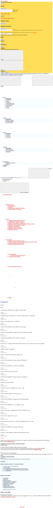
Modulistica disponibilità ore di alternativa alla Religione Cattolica (21, 223)
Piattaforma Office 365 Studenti (14, 209)
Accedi (2, 3)
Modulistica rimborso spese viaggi (15, 228)
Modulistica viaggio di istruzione (15, 227)
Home (50, 168)
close (2, 86)
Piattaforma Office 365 (13, 229)
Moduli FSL (10, 206)
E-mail (14, 30)
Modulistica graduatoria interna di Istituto (16, 225)
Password (15, 11)
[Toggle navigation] (11, 80)
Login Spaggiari (34, 32)
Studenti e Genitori (10, 204)
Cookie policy (6, 478)
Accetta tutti (20, 443)
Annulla (2, 72)
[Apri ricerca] (42, 80)
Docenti (7, 219)
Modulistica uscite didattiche (14, 226)
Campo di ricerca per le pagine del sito (8, 177)
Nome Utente (15, 10)
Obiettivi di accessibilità (8, 483)
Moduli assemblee (12, 205)
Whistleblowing (6, 485)
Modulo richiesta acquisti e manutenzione (16, 222)
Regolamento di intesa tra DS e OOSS (16, 244)
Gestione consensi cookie (8, 486)
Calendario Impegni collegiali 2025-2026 (16, 220)
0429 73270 (7, 467)
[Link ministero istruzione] (6, 2)
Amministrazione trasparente (9, 487)
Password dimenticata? (5, 13)
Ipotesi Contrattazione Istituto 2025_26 (16, 240)
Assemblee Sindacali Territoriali (15, 266)
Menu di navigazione (24, 192)
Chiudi (2, 39)
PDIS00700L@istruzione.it (16, 468)
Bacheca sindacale (12, 254)
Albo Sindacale (6, 179)
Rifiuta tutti (11, 443)
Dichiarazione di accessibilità (9, 482)
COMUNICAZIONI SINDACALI (18, 255)
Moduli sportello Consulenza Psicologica (16, 208)
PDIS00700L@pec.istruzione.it (17, 469)
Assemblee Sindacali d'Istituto (14, 256)
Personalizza (3, 443)
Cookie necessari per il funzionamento (8, 453)
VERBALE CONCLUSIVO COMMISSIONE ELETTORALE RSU (22, 241)
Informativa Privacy (7, 480)
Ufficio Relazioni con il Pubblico (10, 481)
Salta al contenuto (4, 1)
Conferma (7, 72)
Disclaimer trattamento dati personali (8, 496)
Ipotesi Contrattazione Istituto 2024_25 (16, 243)
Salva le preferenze (10, 456)
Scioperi (10, 297)
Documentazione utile (7, 178)
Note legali (5, 479)
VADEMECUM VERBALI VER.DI (16, 221)
